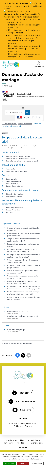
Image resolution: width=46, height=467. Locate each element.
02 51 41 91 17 (26, 393)
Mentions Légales (35, 443)
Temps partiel (10, 169)
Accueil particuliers (9, 124)
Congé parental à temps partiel (17, 171)
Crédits (20, 443)
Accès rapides (39, 66)
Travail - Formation (25, 124)
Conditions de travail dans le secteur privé (22, 316)
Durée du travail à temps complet (18, 156)
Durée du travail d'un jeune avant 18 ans (20, 159)
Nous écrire (25, 410)
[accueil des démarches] (23, 107)
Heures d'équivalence (13, 210)
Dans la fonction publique (16, 330)
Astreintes (9, 212)
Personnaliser (37, 463)
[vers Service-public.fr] (29, 118)
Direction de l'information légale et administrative (17, 343)
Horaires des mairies (25, 401)
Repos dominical (12, 184)
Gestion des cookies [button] (15, 440)
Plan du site (8, 443)
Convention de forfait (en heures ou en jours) (22, 161)
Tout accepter (9, 463)
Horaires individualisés (14, 196)
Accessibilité (33, 440)
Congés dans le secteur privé (18, 311)
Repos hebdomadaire (13, 181)
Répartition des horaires (14, 194)
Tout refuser (23, 463)
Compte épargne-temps (14, 186)
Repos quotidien (11, 179)
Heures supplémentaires (14, 207)
